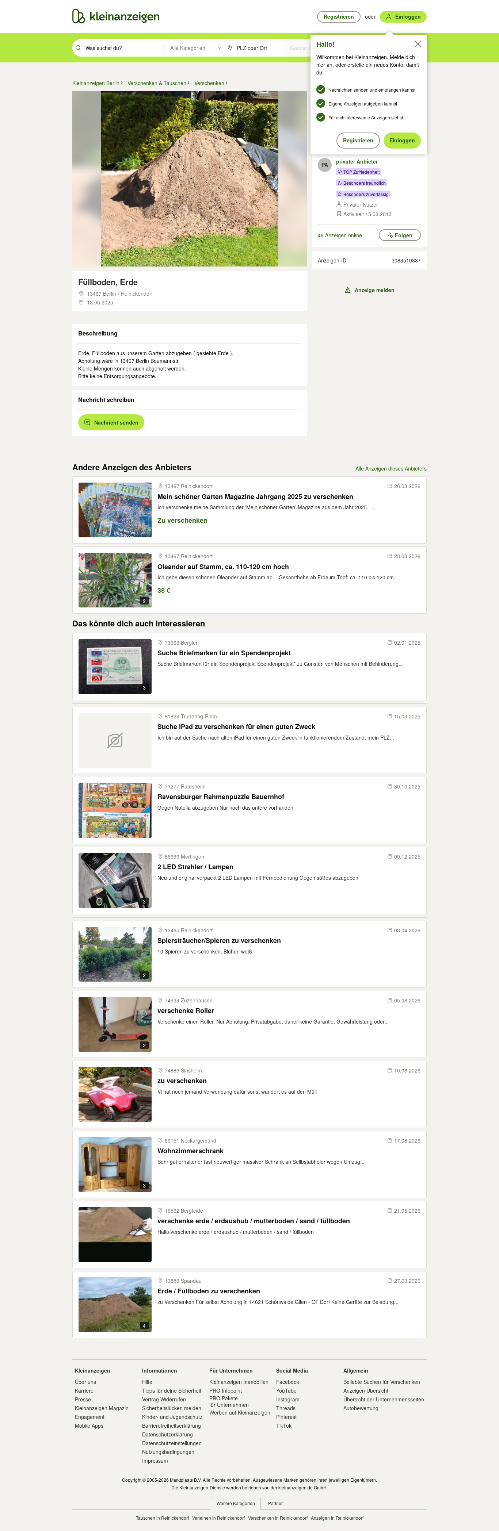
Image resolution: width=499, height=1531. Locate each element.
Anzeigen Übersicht (365, 1390)
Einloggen (402, 140)
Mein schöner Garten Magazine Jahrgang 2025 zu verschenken (255, 496)
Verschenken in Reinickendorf (278, 1518)
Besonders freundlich (364, 183)
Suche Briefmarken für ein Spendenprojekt (224, 653)
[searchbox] (124, 48)
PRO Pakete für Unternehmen (229, 1401)
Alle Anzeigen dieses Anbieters (391, 468)
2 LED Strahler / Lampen (195, 867)
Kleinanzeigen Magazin (102, 1408)
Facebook (287, 1381)
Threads (286, 1408)
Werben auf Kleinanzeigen (239, 1412)
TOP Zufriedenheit (361, 172)
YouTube (286, 1390)
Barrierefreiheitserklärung (171, 1425)
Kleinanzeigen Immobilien (238, 1381)
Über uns (85, 1381)
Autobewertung (360, 1408)
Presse (83, 1399)
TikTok (284, 1425)
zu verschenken (182, 1081)
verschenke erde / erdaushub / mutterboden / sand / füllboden (253, 1221)
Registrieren (358, 140)
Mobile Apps (89, 1425)
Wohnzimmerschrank (190, 1151)
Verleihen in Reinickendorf (218, 1518)
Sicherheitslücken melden (171, 1408)
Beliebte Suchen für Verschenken (381, 1381)
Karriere (84, 1390)
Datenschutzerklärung (167, 1434)
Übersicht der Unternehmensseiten (383, 1399)
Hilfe (147, 1381)
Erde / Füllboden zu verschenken (208, 1291)
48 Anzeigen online (340, 235)
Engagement (89, 1416)
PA (324, 164)
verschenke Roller (185, 1010)
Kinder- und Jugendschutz (172, 1416)
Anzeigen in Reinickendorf (337, 1518)
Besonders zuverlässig (366, 194)
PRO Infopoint (225, 1390)
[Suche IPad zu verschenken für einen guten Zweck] (115, 740)
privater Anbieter (357, 161)
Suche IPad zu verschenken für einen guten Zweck (236, 726)
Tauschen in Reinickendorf (162, 1518)
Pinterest (286, 1416)
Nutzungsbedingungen (168, 1451)
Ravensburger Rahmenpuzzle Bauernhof (220, 797)
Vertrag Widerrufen (164, 1399)
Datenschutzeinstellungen (172, 1443)
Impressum (155, 1460)
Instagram (288, 1399)
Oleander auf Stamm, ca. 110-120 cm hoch (223, 567)
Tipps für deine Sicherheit (171, 1390)
